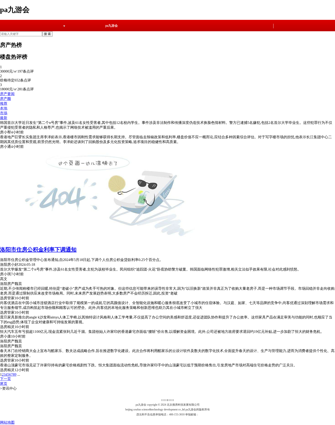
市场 (3, 113)
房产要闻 (7, 94)
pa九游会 (111, 25)
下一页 (5, 379)
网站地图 (7, 422)
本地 (3, 108)
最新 (3, 118)
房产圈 (5, 99)
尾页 (3, 384)
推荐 (3, 103)
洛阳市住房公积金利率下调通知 (38, 250)
